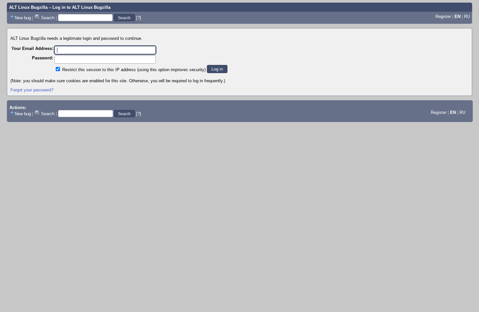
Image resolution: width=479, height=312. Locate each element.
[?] (138, 17)
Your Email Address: (32, 48)
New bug (23, 17)
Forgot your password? (31, 89)
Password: (42, 57)
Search (47, 17)
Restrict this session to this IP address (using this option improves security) (134, 69)
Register (443, 16)
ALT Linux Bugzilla (28, 7)
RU (467, 16)
